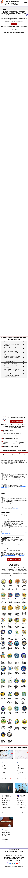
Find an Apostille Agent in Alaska (3, 587)
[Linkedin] (14, 863)
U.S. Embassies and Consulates (10, 438)
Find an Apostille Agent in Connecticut (17, 600)
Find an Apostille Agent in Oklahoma (3, 700)
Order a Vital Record (8, 430)
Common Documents (21, 442)
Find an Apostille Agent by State (14, 851)
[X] (12, 863)
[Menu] (25, 2)
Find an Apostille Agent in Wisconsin (3, 740)
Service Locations (14, 849)
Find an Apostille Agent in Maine (16, 637)
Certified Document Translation (10, 446)
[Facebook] (10, 863)
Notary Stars (15, 508)
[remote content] (14, 183)
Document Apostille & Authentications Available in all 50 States (13, 3)
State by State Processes (6, 442)
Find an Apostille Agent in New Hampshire (3, 675)
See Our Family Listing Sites (14, 853)
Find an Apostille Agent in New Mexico (16, 675)
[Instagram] (8, 863)
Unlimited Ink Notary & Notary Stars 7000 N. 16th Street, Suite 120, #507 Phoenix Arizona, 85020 (14, 858)
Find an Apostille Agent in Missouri (3, 661)
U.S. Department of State (9, 435)
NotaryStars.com (19, 866)
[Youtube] (17, 863)
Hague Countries (20, 436)
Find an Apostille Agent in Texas (16, 714)
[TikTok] (19, 863)
